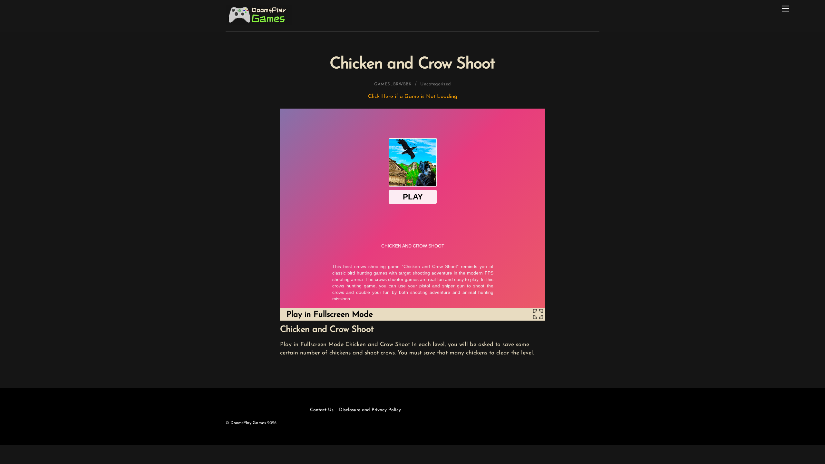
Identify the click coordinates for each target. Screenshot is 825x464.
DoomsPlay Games (248, 423)
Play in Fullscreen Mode (329, 315)
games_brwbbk (393, 84)
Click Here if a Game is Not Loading (412, 96)
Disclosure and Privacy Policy (370, 410)
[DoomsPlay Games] (259, 23)
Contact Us (322, 410)
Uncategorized (435, 84)
